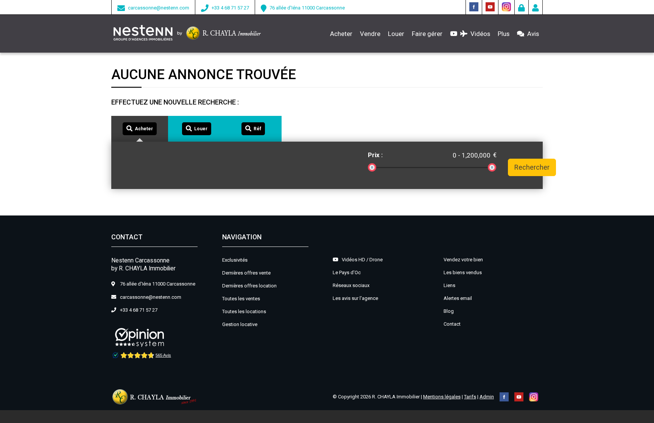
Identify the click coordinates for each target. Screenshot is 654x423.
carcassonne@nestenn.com (158, 8)
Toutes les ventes (241, 298)
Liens (449, 285)
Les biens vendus (463, 272)
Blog (449, 311)
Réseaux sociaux (351, 285)
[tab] (139, 129)
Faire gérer (427, 33)
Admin (487, 397)
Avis (531, 33)
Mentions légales (442, 397)
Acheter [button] (341, 33)
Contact (452, 324)
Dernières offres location (249, 286)
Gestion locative (239, 324)
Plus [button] (503, 33)
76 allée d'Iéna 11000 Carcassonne (307, 8)
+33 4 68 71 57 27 (230, 8)
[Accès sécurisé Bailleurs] (521, 9)
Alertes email (458, 298)
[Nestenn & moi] (535, 9)
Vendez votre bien (463, 259)
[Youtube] (490, 6)
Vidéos (478, 33)
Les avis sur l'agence (355, 298)
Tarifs (470, 397)
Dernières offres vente (246, 273)
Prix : (375, 155)
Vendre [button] (370, 33)
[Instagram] (506, 6)
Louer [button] (396, 33)
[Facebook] (473, 6)
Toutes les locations (244, 311)
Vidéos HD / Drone (360, 259)
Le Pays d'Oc (347, 272)
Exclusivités (235, 260)
